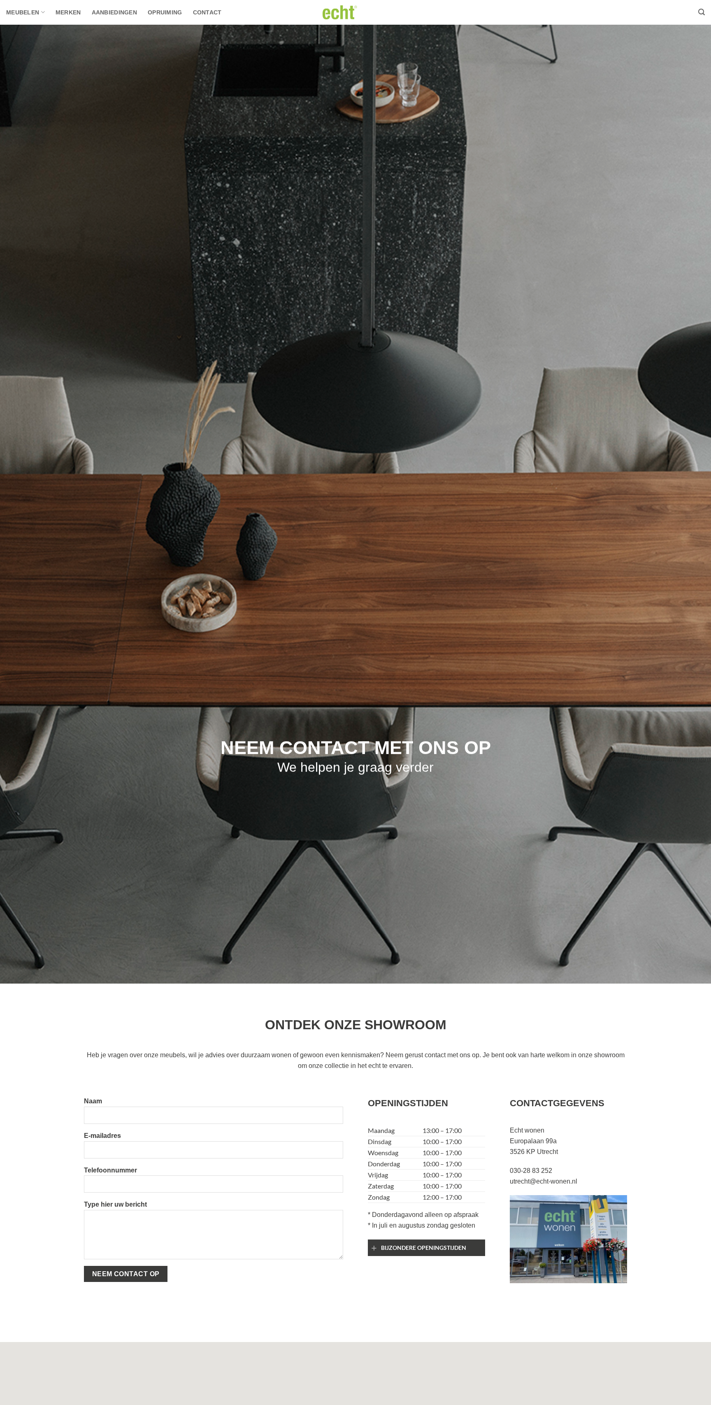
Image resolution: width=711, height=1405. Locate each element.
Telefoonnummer (110, 1170)
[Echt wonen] (355, 12)
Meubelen (22, 12)
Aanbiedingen (114, 12)
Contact (207, 12)
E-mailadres (102, 1135)
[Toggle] (374, 1248)
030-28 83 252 (531, 1170)
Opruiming (165, 12)
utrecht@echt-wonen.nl (543, 1181)
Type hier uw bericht (115, 1204)
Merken (68, 12)
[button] (701, 12)
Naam (93, 1101)
